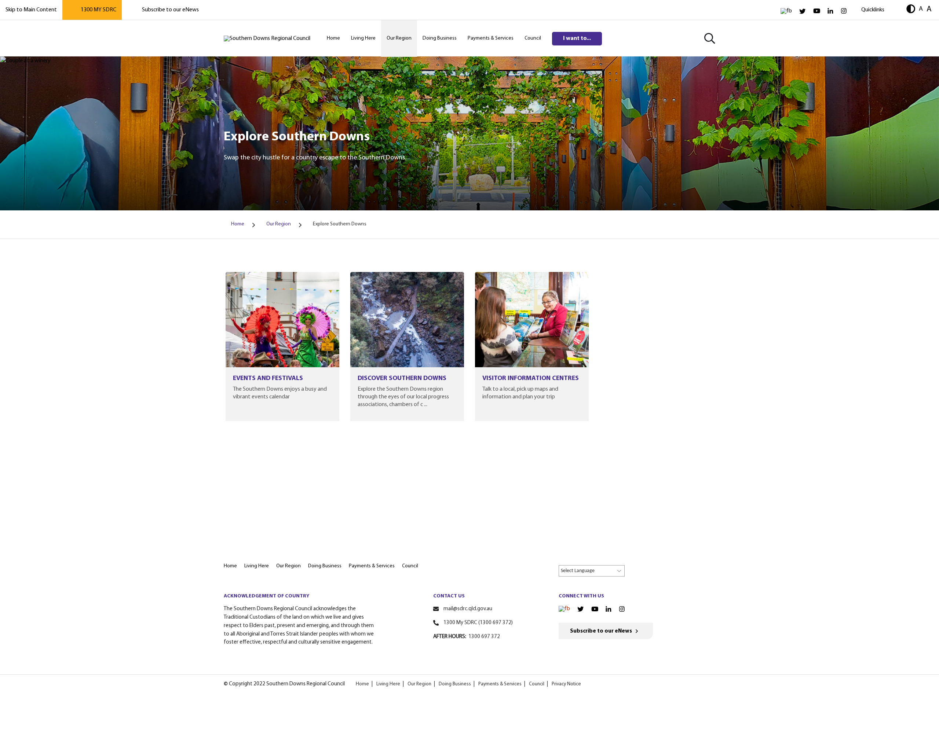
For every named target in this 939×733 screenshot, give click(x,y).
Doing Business (455, 684)
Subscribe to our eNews (170, 10)
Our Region (419, 684)
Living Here (388, 684)
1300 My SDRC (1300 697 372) (478, 623)
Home (362, 684)
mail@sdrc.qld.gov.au (467, 609)
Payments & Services (500, 684)
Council (536, 684)
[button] (910, 10)
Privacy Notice (566, 684)
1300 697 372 (484, 637)
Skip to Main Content (31, 10)
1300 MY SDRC (98, 10)
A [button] (921, 8)
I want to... (577, 38)
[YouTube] (816, 11)
